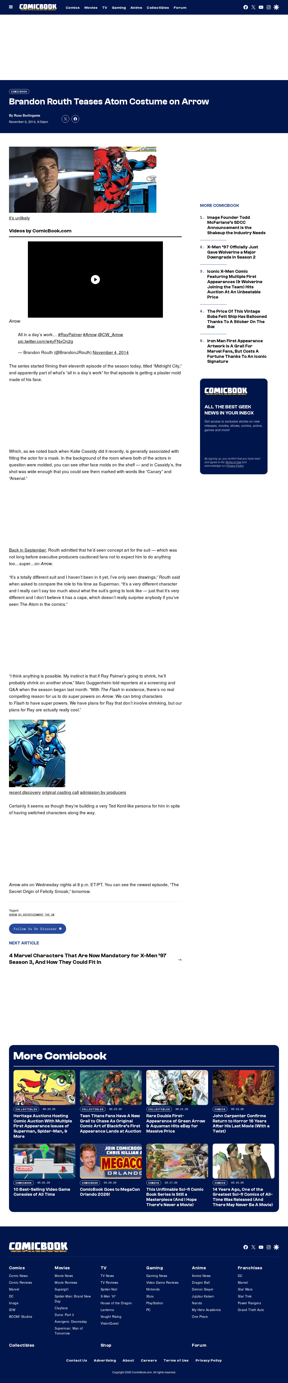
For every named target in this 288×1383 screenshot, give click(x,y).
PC (148, 1309)
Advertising (105, 1360)
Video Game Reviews (162, 1282)
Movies (91, 8)
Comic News (18, 1275)
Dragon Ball (201, 1282)
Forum (180, 8)
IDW (12, 1309)
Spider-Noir (109, 1289)
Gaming (119, 8)
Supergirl (61, 1289)
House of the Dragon (116, 1303)
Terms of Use (233, 462)
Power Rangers (249, 1303)
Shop (106, 1345)
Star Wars (245, 1289)
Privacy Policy (234, 465)
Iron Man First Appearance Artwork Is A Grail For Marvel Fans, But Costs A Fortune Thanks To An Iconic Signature (237, 351)
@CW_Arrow (110, 334)
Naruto (197, 1303)
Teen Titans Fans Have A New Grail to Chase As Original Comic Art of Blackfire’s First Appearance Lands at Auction (110, 1123)
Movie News (64, 1275)
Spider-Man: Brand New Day (73, 1298)
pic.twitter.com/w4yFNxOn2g (45, 341)
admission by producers (103, 792)
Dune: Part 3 (64, 1314)
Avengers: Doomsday (71, 1321)
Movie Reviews (66, 1282)
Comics (73, 8)
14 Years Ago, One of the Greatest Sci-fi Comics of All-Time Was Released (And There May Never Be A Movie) (243, 1197)
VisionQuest (110, 1323)
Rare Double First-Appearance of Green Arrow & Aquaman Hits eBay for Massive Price (175, 1123)
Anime (136, 8)
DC (11, 1296)
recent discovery (25, 792)
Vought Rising (111, 1316)
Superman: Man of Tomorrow (69, 1330)
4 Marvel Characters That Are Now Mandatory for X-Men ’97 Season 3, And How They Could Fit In (87, 959)
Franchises (250, 1267)
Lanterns (107, 1309)
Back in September (27, 550)
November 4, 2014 (111, 352)
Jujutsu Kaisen (203, 1296)
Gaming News (156, 1275)
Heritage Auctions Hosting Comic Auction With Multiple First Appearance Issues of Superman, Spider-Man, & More (43, 1126)
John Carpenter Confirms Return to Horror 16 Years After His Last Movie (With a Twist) (241, 1123)
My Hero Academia (206, 1309)
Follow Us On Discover (36, 928)
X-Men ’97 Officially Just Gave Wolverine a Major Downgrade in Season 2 (232, 252)
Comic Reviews (20, 1282)
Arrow (13, 914)
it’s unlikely (19, 218)
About (128, 1360)
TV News (107, 1275)
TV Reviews (109, 1282)
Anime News (201, 1275)
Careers (149, 1360)
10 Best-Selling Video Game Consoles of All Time (42, 1192)
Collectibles (158, 8)
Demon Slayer (202, 1289)
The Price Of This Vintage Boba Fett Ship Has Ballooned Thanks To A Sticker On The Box (237, 319)
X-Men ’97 (108, 1296)
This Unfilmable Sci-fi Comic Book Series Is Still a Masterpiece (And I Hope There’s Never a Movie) (175, 1197)
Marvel (14, 1289)
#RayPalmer (70, 334)
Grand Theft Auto (251, 1309)
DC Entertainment (30, 914)
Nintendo (153, 1289)
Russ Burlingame (27, 115)
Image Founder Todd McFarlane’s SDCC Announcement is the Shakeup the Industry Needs (236, 225)
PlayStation (154, 1303)
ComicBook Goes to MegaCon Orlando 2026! (110, 1192)
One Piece (200, 1316)
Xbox (150, 1296)
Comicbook (19, 91)
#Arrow (90, 334)
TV (104, 8)
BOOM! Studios (20, 1316)
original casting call (60, 792)
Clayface (61, 1308)
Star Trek (245, 1296)
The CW (49, 914)
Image (13, 1303)
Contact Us (76, 1360)
